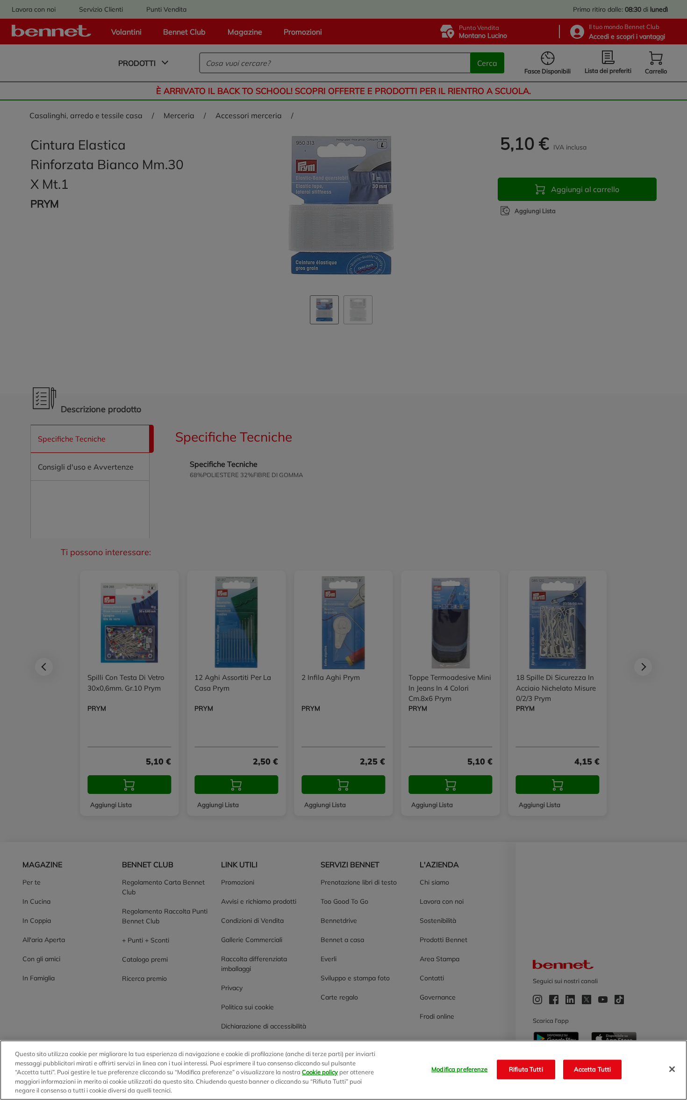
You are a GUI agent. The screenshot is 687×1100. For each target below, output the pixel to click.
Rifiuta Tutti (526, 1069)
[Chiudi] (672, 1069)
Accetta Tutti (592, 1069)
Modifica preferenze (459, 1069)
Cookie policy (320, 1072)
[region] (343, 1070)
